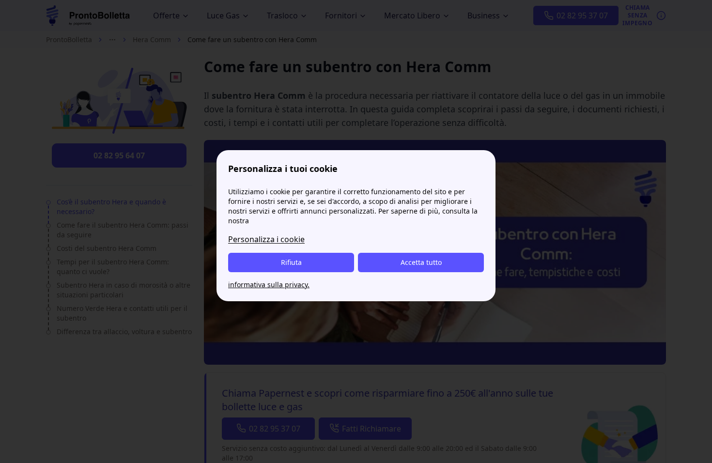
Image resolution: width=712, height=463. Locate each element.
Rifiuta (291, 262)
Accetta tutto (421, 262)
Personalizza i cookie (266, 239)
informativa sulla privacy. (269, 284)
